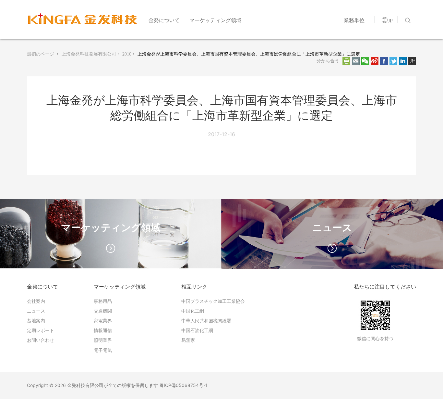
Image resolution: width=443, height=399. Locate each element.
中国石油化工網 (197, 330)
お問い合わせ (40, 340)
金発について (164, 20)
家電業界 (103, 320)
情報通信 (103, 330)
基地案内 (36, 320)
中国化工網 (192, 311)
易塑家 (188, 340)
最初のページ (41, 54)
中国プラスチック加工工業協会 (213, 301)
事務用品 (103, 301)
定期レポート (40, 330)
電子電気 (103, 350)
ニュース (36, 311)
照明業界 (103, 340)
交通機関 (103, 311)
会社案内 (36, 301)
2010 (126, 54)
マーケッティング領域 (215, 20)
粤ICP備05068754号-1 (183, 385)
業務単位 (354, 20)
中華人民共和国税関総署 (206, 320)
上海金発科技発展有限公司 (89, 54)
